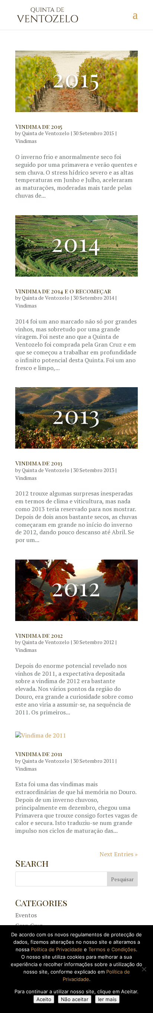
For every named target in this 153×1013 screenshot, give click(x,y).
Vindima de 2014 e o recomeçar (63, 291)
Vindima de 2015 (38, 126)
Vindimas (26, 140)
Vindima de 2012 (39, 635)
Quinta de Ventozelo (45, 133)
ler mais (107, 999)
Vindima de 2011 (38, 754)
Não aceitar (74, 999)
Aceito (43, 999)
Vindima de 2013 (38, 463)
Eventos (26, 915)
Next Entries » (119, 854)
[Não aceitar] (143, 969)
